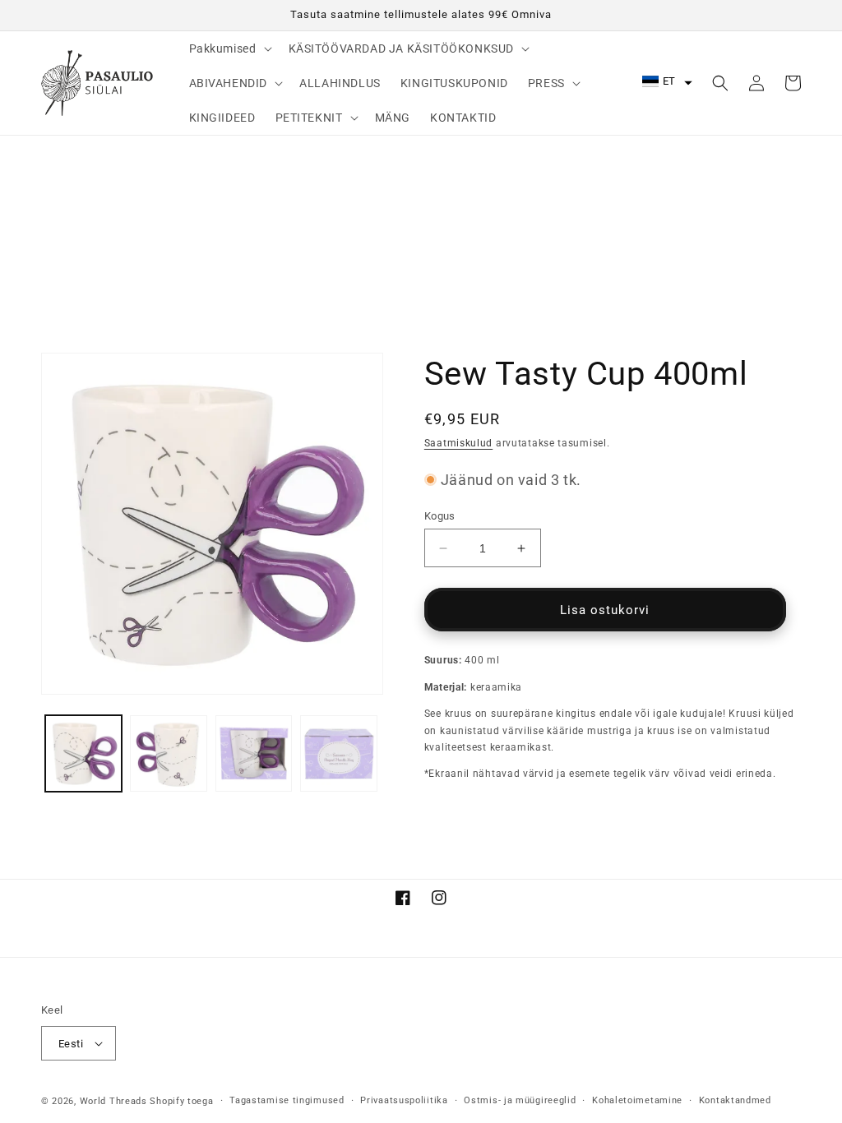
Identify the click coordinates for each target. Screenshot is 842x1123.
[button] (229, 48)
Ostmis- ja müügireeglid (520, 1100)
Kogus (440, 516)
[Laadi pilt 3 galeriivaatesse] (253, 753)
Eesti (70, 1044)
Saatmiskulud (458, 443)
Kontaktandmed (735, 1100)
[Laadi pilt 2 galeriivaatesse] (168, 753)
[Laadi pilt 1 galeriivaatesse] (83, 753)
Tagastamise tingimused (286, 1100)
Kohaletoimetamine (637, 1100)
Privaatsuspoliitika (403, 1100)
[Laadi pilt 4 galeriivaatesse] (338, 753)
